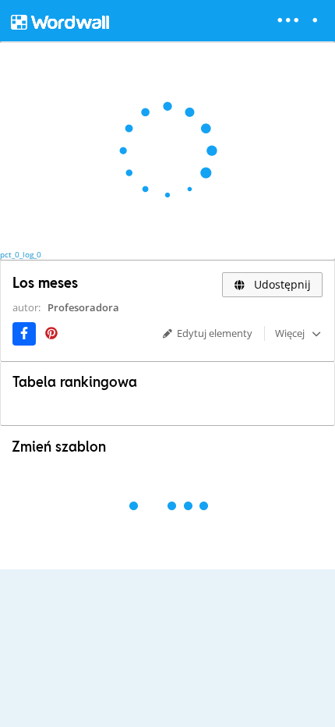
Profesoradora (83, 307)
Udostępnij (281, 284)
